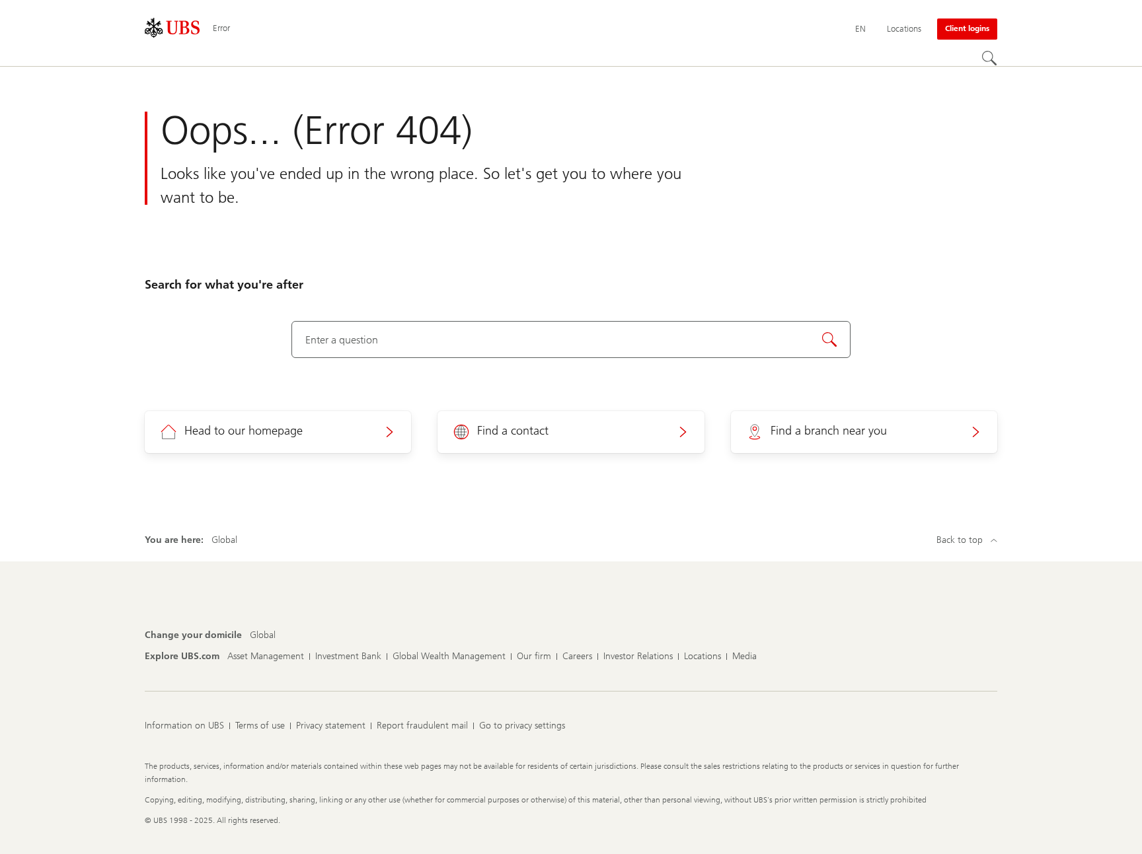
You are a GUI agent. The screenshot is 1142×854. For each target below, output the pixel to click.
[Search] (989, 58)
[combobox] (571, 339)
